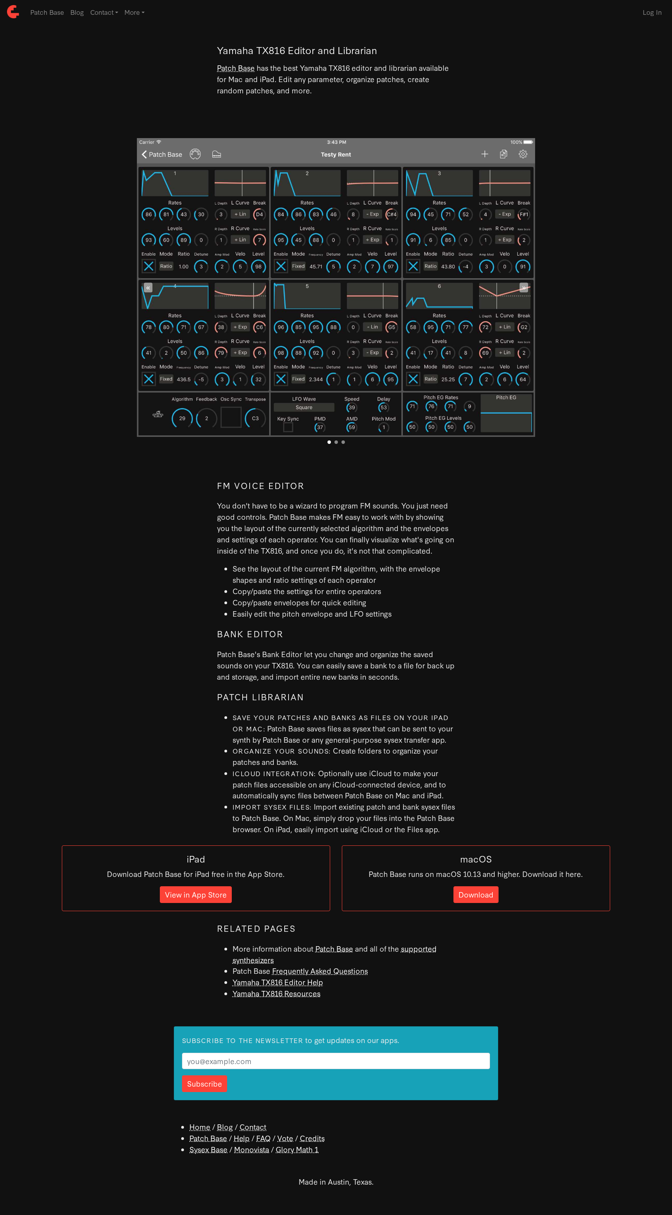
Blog (77, 11)
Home (199, 1126)
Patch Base (47, 11)
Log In (652, 11)
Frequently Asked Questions (320, 970)
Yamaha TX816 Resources (276, 993)
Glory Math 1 (297, 1149)
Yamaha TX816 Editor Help (278, 982)
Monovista (251, 1149)
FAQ (263, 1138)
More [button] (132, 11)
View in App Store (196, 894)
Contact (253, 1126)
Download (476, 894)
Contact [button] (102, 11)
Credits (312, 1138)
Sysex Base (208, 1149)
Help (242, 1138)
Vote (285, 1138)
